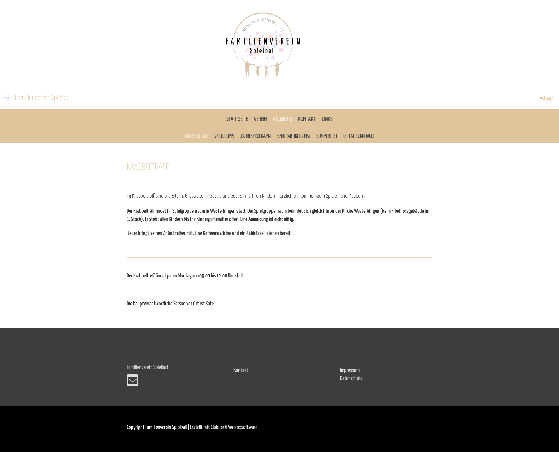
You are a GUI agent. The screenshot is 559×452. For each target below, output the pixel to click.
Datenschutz (351, 378)
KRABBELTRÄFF (196, 136)
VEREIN (260, 119)
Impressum (350, 370)
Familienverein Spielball (43, 97)
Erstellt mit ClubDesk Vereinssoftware (223, 427)
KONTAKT (307, 119)
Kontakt (240, 370)
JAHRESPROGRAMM (255, 136)
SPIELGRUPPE (224, 136)
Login (549, 98)
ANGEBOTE (282, 119)
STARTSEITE (237, 119)
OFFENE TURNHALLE (358, 136)
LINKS (327, 119)
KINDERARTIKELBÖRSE (294, 136)
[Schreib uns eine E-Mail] (132, 383)
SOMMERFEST (326, 136)
